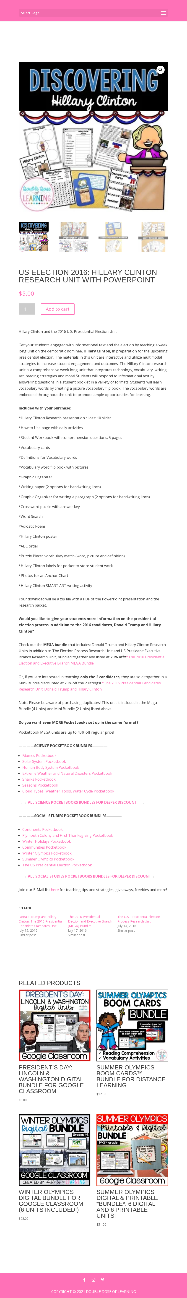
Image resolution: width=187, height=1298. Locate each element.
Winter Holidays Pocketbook (46, 841)
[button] (160, 70)
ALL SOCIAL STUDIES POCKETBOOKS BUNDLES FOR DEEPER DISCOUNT (89, 876)
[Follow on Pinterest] (102, 1279)
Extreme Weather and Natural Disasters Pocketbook (67, 773)
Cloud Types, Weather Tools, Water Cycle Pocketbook (68, 791)
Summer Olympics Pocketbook (48, 859)
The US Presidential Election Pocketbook (57, 865)
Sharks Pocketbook (39, 779)
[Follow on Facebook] (84, 1279)
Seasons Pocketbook (40, 785)
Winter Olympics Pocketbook (47, 853)
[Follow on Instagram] (93, 1279)
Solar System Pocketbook (44, 761)
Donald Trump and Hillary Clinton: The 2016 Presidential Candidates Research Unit (40, 921)
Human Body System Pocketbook (50, 767)
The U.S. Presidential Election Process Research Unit (138, 919)
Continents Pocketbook (42, 829)
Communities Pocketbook (44, 847)
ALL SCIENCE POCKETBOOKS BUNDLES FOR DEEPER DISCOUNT (82, 802)
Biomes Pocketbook (39, 755)
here (55, 889)
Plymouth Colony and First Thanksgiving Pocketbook (67, 835)
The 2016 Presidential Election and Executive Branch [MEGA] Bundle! (90, 921)
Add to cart (58, 309)
